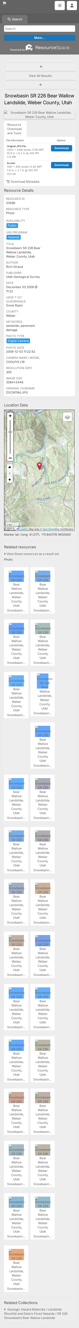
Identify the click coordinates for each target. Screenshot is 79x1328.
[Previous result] (41, 67)
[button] (39, 466)
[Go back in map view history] (10, 480)
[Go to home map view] (10, 467)
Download (61, 148)
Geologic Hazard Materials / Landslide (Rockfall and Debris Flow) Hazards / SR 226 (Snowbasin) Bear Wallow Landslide (35, 1313)
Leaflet (23, 529)
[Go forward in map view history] (10, 473)
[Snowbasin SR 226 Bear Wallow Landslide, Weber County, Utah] (39, 114)
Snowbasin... (16, 610)
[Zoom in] (10, 416)
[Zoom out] (10, 458)
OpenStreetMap (51, 529)
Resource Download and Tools (14, 129)
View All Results (40, 76)
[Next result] (40, 85)
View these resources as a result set (32, 554)
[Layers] (67, 416)
